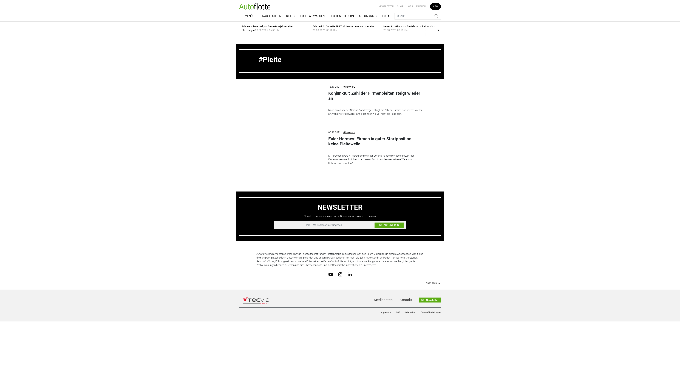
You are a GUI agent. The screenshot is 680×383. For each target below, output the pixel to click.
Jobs (410, 6)
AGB (398, 312)
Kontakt (406, 300)
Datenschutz (410, 312)
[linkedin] (350, 274)
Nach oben (431, 283)
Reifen (290, 16)
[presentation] (438, 30)
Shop (400, 6)
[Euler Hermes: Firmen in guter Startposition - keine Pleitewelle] (289, 148)
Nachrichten (271, 16)
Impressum (386, 312)
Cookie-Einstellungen (431, 312)
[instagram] (340, 274)
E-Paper (421, 6)
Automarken (368, 16)
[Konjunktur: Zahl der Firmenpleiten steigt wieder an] (289, 103)
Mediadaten (383, 300)
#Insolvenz (349, 86)
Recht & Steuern (342, 16)
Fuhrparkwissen (312, 16)
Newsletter (386, 6)
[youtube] (330, 274)
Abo (435, 6)
